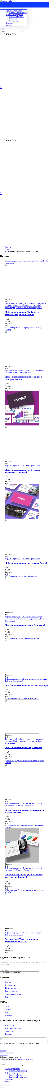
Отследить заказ (11, 985)
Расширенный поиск (13, 994)
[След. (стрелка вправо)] (3, 1087)
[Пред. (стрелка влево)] (1, 1087)
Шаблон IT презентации (22, 306)
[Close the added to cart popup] (32, 1059)
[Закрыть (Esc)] (8, 1085)
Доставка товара (11, 988)
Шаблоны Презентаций (14, 20)
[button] (2, 29)
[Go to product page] (27, 279)
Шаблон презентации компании (34, 679)
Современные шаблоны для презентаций (20, 304)
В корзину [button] (9, 299)
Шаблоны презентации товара (27, 619)
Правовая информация (13, 1028)
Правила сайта (10, 1025)
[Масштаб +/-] (1, 1085)
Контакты (8, 1034)
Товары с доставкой (14, 11)
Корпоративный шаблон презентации (19, 370)
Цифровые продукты (14, 15)
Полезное (8, 1015)
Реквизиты (9, 1031)
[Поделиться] (5, 1085)
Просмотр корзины (7, 1059)
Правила (8, 1012)
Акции (9, 25)
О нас (7, 1007)
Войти (7, 997)
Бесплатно (10, 23)
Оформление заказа (23, 1059)
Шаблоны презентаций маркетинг (29, 308)
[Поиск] (22, 31)
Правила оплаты (11, 991)
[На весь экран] (3, 1085)
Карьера (8, 1009)
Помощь (8, 982)
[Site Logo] (6, 1)
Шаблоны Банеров (16, 17)
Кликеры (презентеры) (18, 13)
